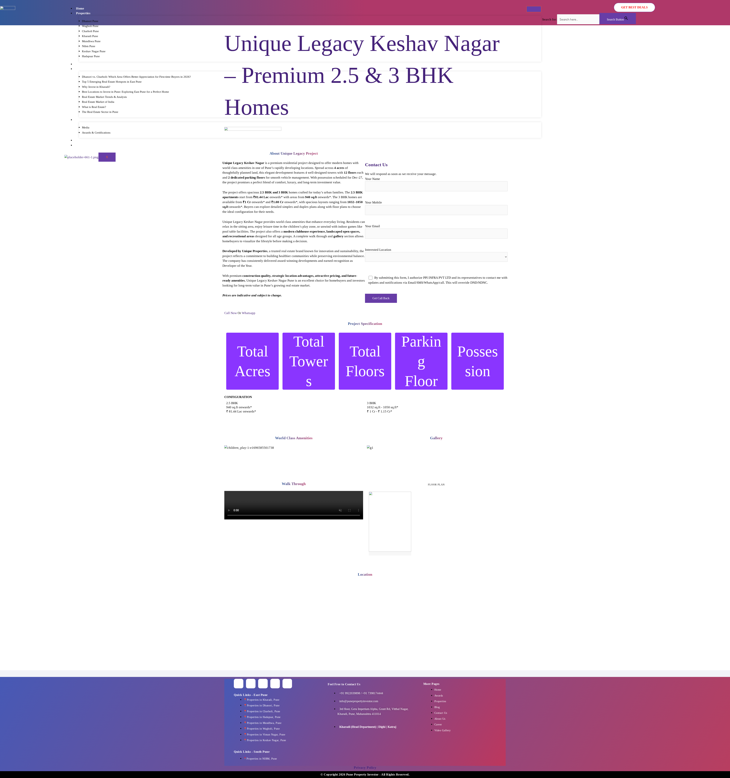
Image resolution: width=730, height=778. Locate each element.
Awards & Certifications (96, 132)
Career (81, 140)
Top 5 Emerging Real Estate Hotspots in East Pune (112, 81)
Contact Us (83, 145)
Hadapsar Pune (91, 56)
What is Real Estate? (94, 106)
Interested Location (378, 250)
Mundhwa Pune (91, 41)
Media (85, 127)
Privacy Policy (365, 767)
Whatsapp (248, 313)
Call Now (231, 313)
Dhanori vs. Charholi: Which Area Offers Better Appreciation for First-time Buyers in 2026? (136, 76)
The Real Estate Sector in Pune (100, 111)
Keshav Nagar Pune (94, 51)
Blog (79, 68)
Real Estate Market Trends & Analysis (104, 96)
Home (80, 8)
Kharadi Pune (90, 36)
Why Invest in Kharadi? (96, 86)
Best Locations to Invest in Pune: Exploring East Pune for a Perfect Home (125, 91)
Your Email (372, 226)
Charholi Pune (90, 31)
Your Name (372, 179)
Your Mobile (373, 202)
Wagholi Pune (90, 26)
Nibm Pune (88, 46)
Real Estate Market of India (98, 101)
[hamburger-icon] (533, 9)
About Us (82, 64)
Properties (83, 13)
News (79, 119)
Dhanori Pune (90, 21)
